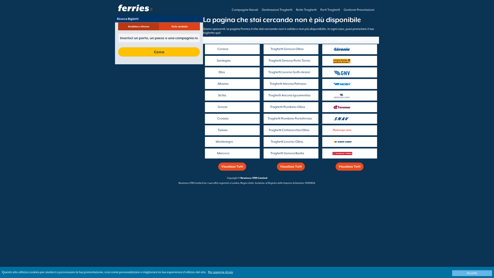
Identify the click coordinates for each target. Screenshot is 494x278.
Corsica (222, 49)
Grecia (222, 107)
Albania (222, 84)
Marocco (223, 153)
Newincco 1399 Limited (253, 178)
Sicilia (222, 95)
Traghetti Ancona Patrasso (288, 84)
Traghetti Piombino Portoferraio (290, 118)
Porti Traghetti (330, 10)
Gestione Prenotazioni (359, 10)
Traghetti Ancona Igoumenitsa (289, 95)
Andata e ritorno (138, 26)
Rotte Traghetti (306, 10)
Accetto (472, 273)
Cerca (159, 52)
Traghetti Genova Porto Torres (289, 60)
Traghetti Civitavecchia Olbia (289, 130)
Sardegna (224, 60)
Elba (222, 72)
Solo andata (180, 26)
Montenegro (224, 141)
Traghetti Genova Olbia (287, 49)
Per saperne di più (220, 272)
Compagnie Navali (245, 10)
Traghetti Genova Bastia (287, 153)
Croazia (222, 118)
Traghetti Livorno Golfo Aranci (289, 72)
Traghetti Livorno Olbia (287, 141)
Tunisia (223, 130)
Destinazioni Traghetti (277, 10)
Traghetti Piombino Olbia (287, 107)
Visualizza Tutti (232, 166)
